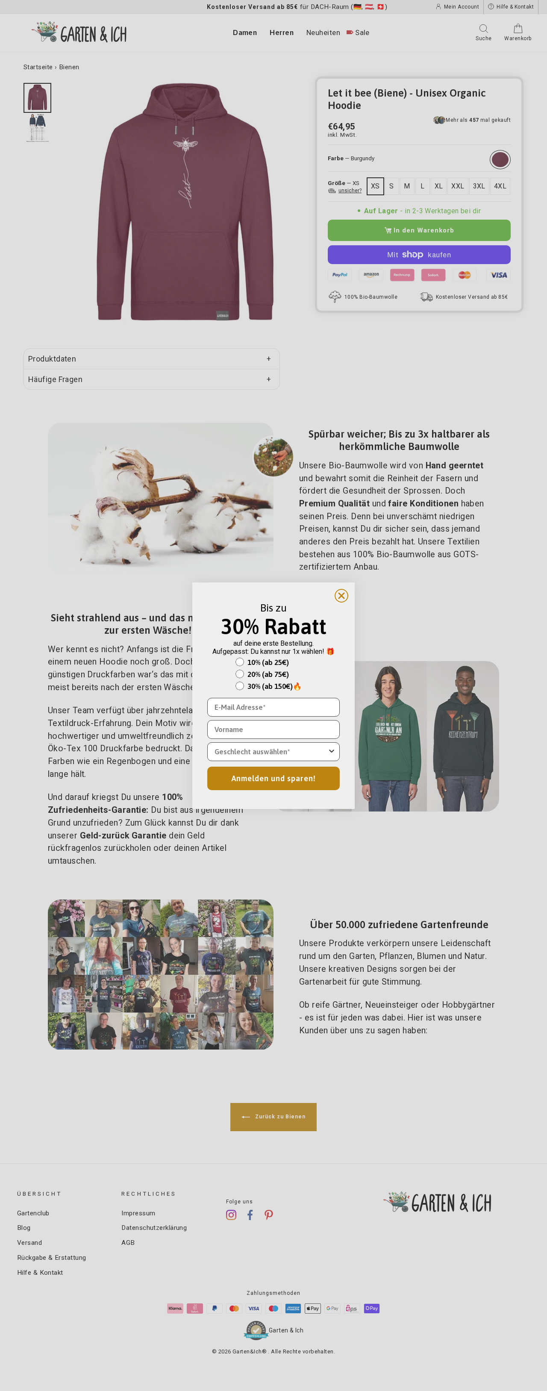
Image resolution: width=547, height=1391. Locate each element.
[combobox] (271, 752)
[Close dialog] (341, 595)
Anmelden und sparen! (274, 778)
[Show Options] (331, 752)
